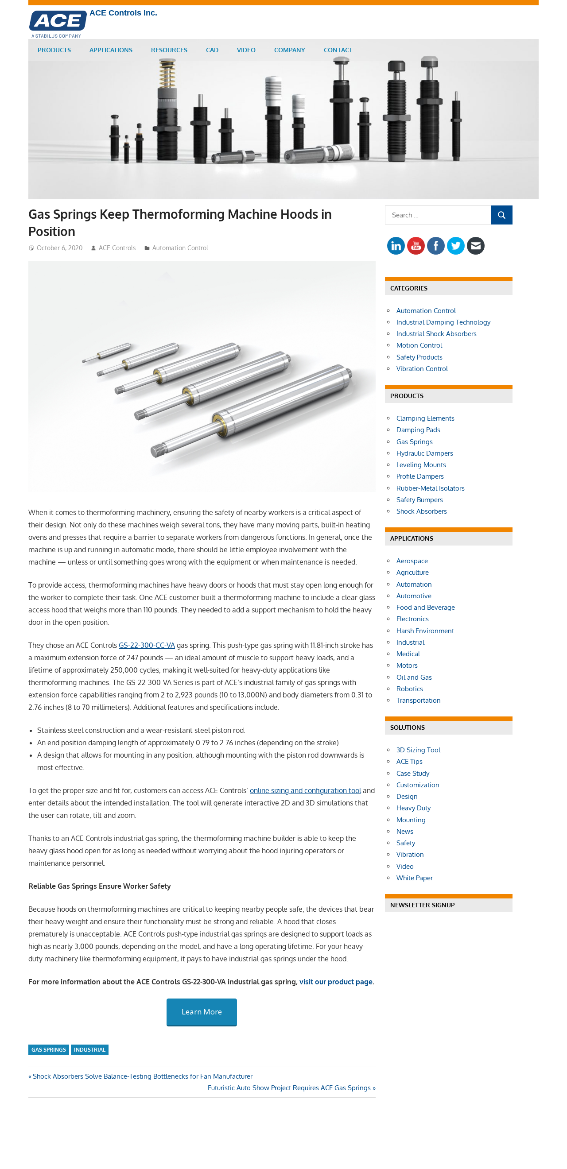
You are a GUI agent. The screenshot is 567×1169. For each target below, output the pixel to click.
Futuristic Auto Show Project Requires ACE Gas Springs (289, 1088)
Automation (414, 584)
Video (246, 50)
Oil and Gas (414, 677)
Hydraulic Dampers (424, 453)
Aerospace (412, 561)
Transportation (418, 700)
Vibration (410, 854)
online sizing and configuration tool (305, 790)
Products (54, 50)
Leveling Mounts (421, 465)
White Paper (414, 878)
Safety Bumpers (419, 499)
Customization (417, 785)
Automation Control (180, 248)
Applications (110, 50)
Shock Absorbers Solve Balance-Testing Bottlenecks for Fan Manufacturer (142, 1076)
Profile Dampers (420, 476)
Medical (408, 654)
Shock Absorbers (421, 511)
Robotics (409, 689)
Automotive (413, 596)
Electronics (412, 619)
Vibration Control (422, 368)
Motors (407, 665)
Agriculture (412, 572)
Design (407, 796)
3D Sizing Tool (418, 750)
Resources (169, 50)
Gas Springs (48, 1049)
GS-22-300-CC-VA (147, 645)
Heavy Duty (413, 808)
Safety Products (419, 357)
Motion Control (419, 345)
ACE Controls (117, 248)
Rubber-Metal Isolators (430, 488)
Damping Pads (418, 430)
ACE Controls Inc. (123, 12)
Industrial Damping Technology (443, 322)
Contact (338, 50)
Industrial (89, 1049)
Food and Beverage (425, 607)
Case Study (412, 773)
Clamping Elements (425, 418)
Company (289, 50)
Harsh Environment (425, 631)
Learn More (202, 1011)
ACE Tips (409, 761)
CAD (212, 50)
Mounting (411, 820)
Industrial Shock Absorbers (436, 333)
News (404, 831)
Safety (405, 843)
